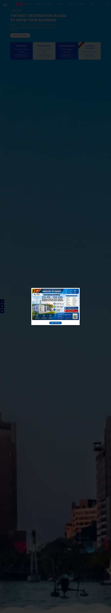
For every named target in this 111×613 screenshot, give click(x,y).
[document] (55, 306)
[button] (77, 290)
